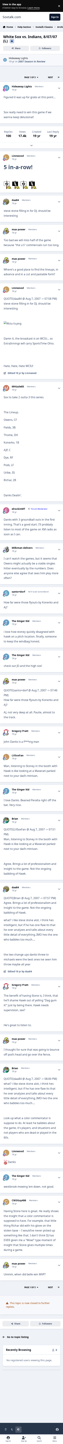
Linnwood (18, 155)
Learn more (6, 6)
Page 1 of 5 (30, 77)
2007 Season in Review (31, 61)
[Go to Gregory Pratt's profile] (6, 732)
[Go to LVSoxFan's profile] (6, 757)
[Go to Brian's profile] (6, 820)
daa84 (15, 200)
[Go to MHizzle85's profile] (6, 388)
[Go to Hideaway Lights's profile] (5, 60)
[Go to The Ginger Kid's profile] (6, 623)
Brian (15, 818)
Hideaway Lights (18, 58)
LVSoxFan (17, 755)
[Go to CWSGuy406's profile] (6, 1202)
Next (50, 77)
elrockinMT (18, 508)
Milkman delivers (22, 547)
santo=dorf (18, 591)
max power (18, 229)
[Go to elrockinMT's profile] (6, 510)
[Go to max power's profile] (6, 231)
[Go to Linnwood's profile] (6, 157)
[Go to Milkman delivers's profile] (6, 549)
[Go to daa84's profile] (6, 202)
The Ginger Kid (20, 621)
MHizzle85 (18, 386)
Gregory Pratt (20, 731)
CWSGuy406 (19, 1200)
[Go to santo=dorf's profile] (6, 593)
